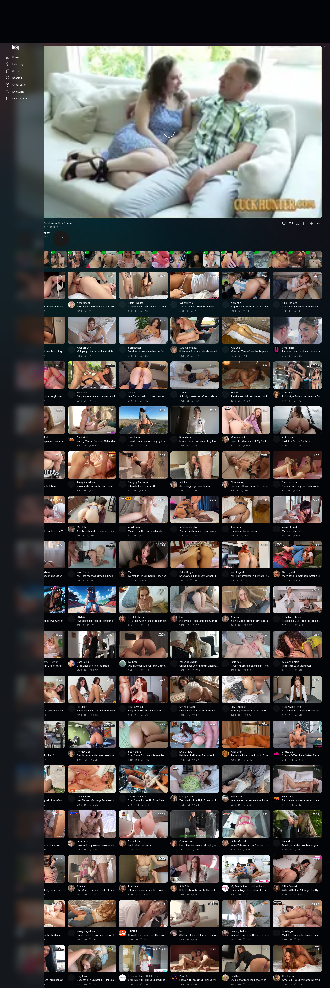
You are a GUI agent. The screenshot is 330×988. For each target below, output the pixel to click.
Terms (24, 972)
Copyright (11, 967)
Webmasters (12, 972)
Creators (22, 970)
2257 (18, 975)
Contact (10, 970)
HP (61, 195)
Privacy (9, 975)
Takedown (24, 967)
